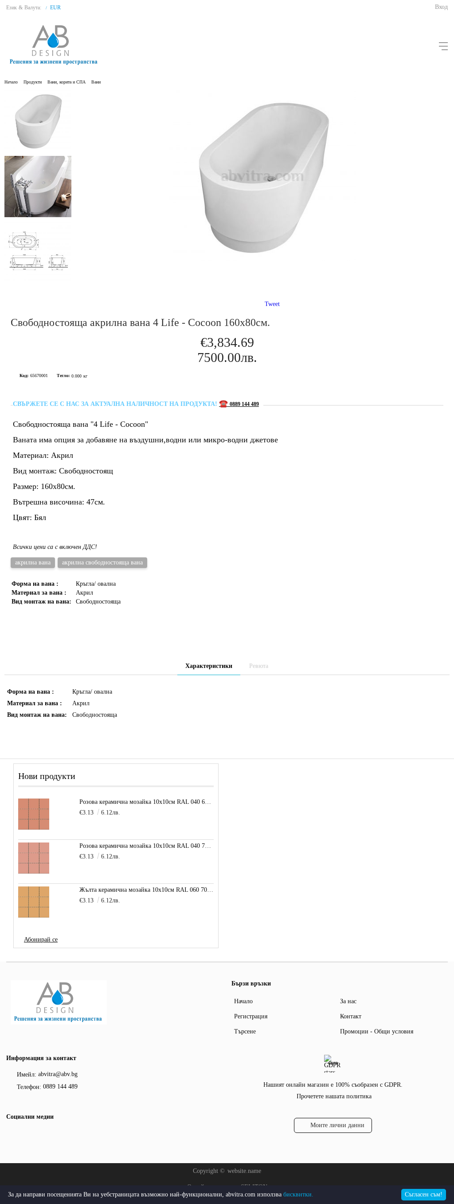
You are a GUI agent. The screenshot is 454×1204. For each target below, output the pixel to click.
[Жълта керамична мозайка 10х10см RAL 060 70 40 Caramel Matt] (33, 902)
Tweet (272, 304)
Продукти (32, 81)
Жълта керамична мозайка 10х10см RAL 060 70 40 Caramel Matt (146, 889)
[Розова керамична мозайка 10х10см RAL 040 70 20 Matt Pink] (33, 858)
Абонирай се (41, 939)
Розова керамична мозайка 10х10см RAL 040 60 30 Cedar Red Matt (146, 802)
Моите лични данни (337, 1125)
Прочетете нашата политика (334, 1096)
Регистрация (250, 1016)
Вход (441, 7)
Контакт (350, 1016)
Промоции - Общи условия (376, 1031)
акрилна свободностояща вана (102, 562)
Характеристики (208, 666)
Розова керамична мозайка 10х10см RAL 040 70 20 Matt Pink (146, 845)
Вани (96, 81)
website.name (244, 1171)
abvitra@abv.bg (58, 1074)
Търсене (245, 1031)
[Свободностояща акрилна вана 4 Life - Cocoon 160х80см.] (262, 259)
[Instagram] (28, 1135)
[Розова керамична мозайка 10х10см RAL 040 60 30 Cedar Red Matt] (33, 814)
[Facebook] (12, 1135)
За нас (348, 1001)
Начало (11, 81)
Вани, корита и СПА (66, 81)
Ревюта (258, 666)
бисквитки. (298, 1194)
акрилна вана (33, 562)
